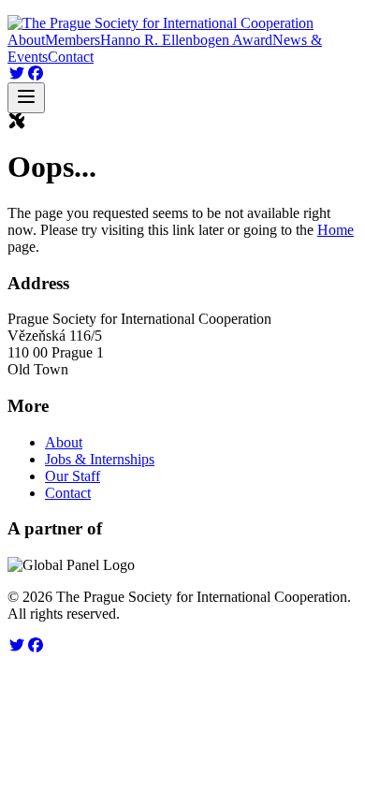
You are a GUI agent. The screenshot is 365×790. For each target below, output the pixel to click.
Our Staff (72, 476)
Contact (71, 57)
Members (72, 40)
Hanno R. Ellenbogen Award (186, 40)
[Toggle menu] (26, 97)
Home (335, 230)
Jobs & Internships (99, 459)
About (26, 40)
